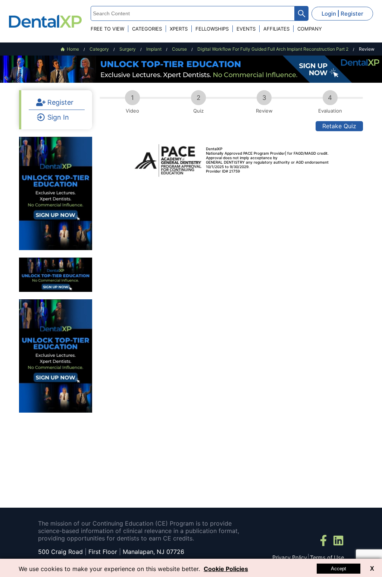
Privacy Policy (289, 557)
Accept (338, 568)
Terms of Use (327, 557)
